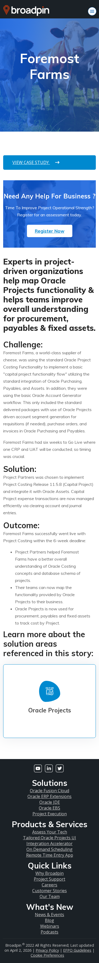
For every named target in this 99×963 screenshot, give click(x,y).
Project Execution (49, 814)
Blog (49, 920)
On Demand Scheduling (49, 849)
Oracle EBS (49, 808)
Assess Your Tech (49, 832)
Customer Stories (49, 891)
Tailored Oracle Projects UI (49, 838)
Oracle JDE (49, 802)
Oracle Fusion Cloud (49, 791)
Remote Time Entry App (49, 855)
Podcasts (49, 932)
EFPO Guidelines (77, 950)
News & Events (49, 914)
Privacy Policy (47, 950)
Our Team (50, 896)
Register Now (49, 231)
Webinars (49, 926)
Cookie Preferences (47, 955)
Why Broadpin (49, 873)
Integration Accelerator (49, 843)
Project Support (49, 879)
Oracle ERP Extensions (49, 796)
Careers (49, 885)
